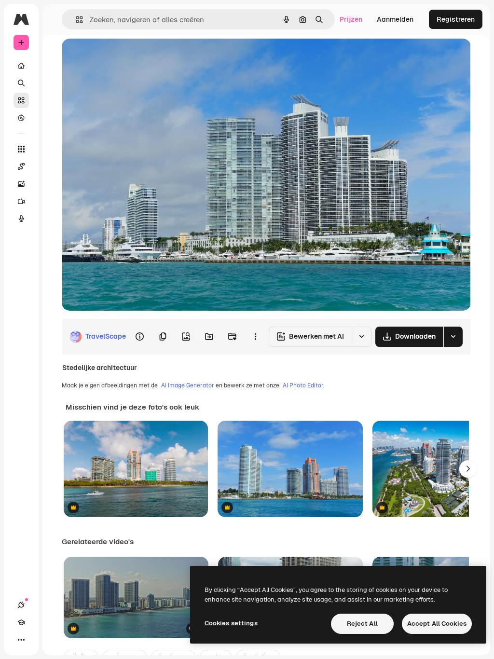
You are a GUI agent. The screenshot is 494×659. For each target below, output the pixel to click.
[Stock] (21, 100)
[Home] (21, 65)
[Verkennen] (21, 117)
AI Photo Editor (303, 385)
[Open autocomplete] (75, 19)
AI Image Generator (187, 385)
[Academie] (21, 622)
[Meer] (21, 639)
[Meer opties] (255, 336)
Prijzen (351, 19)
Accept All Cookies (437, 623)
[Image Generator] (21, 184)
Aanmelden (395, 19)
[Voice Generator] (21, 218)
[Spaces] (21, 166)
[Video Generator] (21, 201)
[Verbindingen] (21, 605)
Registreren (456, 19)
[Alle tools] (21, 149)
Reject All (362, 623)
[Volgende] (468, 469)
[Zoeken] (21, 83)
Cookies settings (231, 623)
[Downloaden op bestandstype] (453, 337)
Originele (125, 56)
